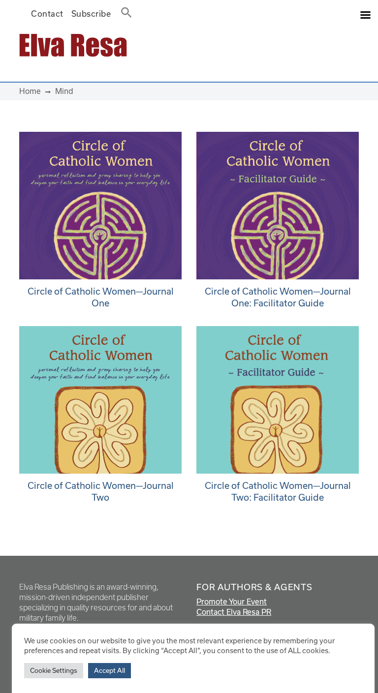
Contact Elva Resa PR (233, 611)
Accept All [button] (109, 670)
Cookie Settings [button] (53, 670)
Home (30, 91)
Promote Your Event (231, 601)
